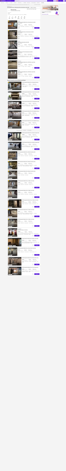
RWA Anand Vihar (17, 4)
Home (8, 4)
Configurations (9, 12)
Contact (37, 77)
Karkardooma (13, 4)
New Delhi (10, 4)
